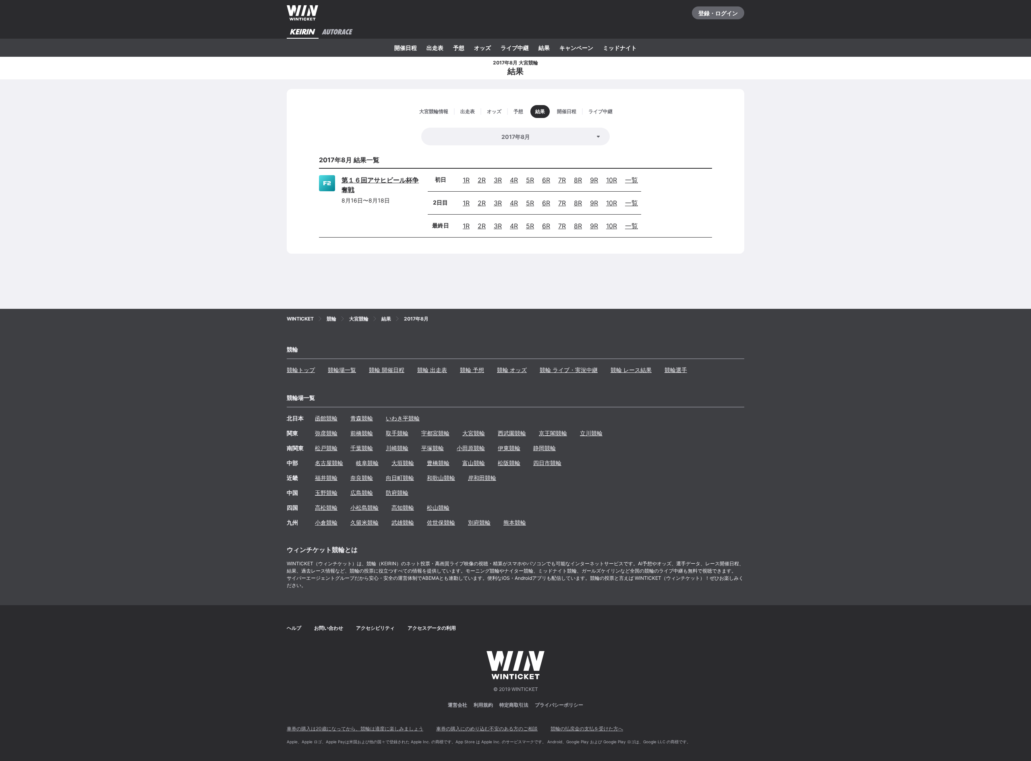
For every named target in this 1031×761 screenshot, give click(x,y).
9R (594, 180)
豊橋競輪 (438, 462)
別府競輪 (479, 522)
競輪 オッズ (512, 369)
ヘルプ (294, 628)
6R (546, 180)
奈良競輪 (361, 477)
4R (514, 180)
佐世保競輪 (441, 522)
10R (611, 180)
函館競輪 (326, 418)
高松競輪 (326, 507)
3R (498, 180)
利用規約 (483, 705)
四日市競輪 (547, 462)
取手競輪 (397, 433)
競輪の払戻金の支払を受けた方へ (587, 729)
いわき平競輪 (403, 418)
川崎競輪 (397, 448)
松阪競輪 (509, 462)
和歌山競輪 (441, 477)
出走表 (434, 47)
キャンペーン (576, 47)
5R (530, 180)
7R (562, 180)
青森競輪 (361, 418)
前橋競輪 (361, 433)
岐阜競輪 (367, 462)
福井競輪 (326, 477)
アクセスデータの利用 (432, 628)
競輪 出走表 (432, 369)
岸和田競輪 (482, 477)
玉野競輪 (326, 492)
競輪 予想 (472, 369)
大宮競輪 (473, 433)
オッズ (482, 47)
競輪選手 (676, 369)
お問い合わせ (328, 628)
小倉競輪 (326, 522)
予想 (458, 47)
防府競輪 (397, 492)
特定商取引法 (513, 705)
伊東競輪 (509, 448)
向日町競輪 (400, 477)
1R (466, 180)
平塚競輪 (432, 448)
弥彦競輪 (326, 433)
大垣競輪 (402, 462)
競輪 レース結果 (631, 369)
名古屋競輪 (329, 462)
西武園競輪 (512, 433)
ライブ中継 (515, 47)
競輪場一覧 (342, 369)
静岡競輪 (544, 448)
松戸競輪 (326, 448)
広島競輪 (361, 492)
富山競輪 (473, 462)
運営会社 (457, 705)
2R (482, 180)
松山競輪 (438, 507)
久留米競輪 (364, 522)
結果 (544, 47)
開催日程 (405, 47)
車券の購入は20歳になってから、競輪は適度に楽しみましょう (355, 729)
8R (578, 180)
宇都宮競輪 (435, 433)
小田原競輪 (471, 448)
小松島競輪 (364, 507)
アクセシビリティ (375, 628)
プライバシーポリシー (559, 705)
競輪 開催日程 (386, 369)
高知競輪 (402, 507)
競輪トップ (301, 369)
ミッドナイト (620, 47)
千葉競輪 (361, 448)
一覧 (631, 180)
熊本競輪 (514, 522)
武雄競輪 (402, 522)
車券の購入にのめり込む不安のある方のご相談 (487, 729)
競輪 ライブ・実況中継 (569, 369)
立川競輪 (591, 433)
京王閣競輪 (553, 433)
